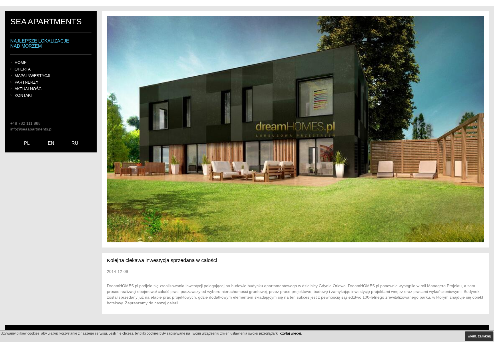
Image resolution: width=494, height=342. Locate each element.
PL (27, 143)
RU (74, 143)
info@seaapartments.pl (31, 129)
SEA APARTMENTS (46, 21)
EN (51, 143)
